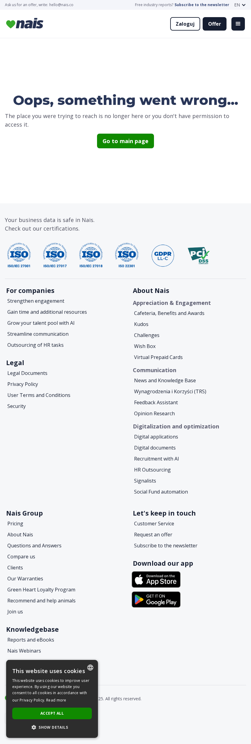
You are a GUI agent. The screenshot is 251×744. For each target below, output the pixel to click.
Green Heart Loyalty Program (41, 589)
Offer (214, 23)
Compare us (21, 556)
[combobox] (90, 667)
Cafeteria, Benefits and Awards (169, 313)
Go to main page (125, 141)
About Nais (20, 534)
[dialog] (52, 699)
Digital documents (155, 447)
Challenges (146, 335)
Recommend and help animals (41, 600)
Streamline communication (38, 334)
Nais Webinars (24, 650)
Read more (56, 700)
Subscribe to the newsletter (201, 4)
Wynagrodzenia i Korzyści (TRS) (170, 391)
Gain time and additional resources (47, 312)
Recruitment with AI (156, 458)
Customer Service (154, 523)
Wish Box (144, 346)
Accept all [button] (52, 713)
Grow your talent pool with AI (41, 323)
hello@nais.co (61, 4)
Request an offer (153, 534)
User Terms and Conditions (38, 395)
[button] (240, 5)
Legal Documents (27, 373)
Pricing (15, 523)
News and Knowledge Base (165, 380)
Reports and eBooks (30, 639)
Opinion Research (154, 413)
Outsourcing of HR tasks (35, 345)
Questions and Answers (34, 545)
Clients (15, 567)
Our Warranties (25, 578)
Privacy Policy (22, 384)
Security (16, 406)
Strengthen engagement (35, 301)
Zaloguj (185, 23)
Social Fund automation (161, 491)
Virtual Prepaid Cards (158, 357)
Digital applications (156, 436)
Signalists (145, 480)
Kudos (141, 324)
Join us (15, 611)
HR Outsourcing (152, 469)
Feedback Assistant (156, 402)
